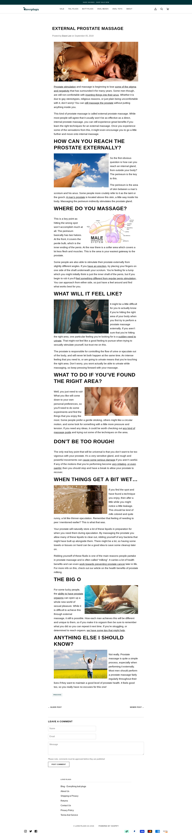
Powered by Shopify (109, 826)
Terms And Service (69, 815)
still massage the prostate (99, 102)
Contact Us (66, 805)
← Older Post (55, 707)
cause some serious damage (99, 459)
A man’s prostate (75, 197)
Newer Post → (137, 707)
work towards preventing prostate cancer (102, 564)
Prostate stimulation (65, 86)
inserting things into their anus (102, 94)
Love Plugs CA (82, 826)
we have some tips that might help (106, 630)
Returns (64, 801)
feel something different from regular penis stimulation (106, 278)
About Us (65, 791)
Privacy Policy (67, 810)
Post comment (59, 764)
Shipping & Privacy (69, 796)
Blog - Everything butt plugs (73, 786)
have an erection (97, 266)
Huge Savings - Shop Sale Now (96, 2)
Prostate (57, 694)
